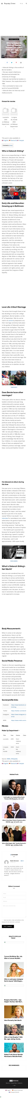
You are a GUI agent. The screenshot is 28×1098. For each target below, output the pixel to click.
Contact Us (19, 1083)
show (10, 145)
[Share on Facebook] (7, 62)
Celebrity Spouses (14, 39)
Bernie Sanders (14, 561)
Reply (22, 861)
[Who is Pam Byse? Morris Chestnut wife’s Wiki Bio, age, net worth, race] (14, 810)
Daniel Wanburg (10, 55)
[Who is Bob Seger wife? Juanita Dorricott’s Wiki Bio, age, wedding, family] (14, 833)
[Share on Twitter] (11, 62)
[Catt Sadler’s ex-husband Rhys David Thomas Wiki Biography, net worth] (14, 787)
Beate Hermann (14, 861)
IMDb (8, 759)
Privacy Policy (14, 1083)
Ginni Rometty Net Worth (13, 1020)
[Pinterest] (16, 62)
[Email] (21, 62)
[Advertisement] (14, 22)
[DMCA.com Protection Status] (14, 1081)
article (11, 320)
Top (14, 1085)
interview (5, 518)
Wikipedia (14, 759)
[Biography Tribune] (9, 3)
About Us (8, 1083)
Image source (14, 387)
